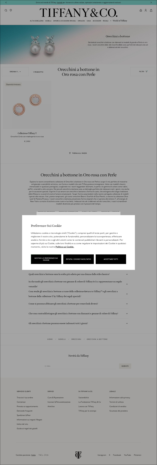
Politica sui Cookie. (65, 247)
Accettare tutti (111, 259)
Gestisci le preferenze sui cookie (46, 259)
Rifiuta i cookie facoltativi (78, 259)
